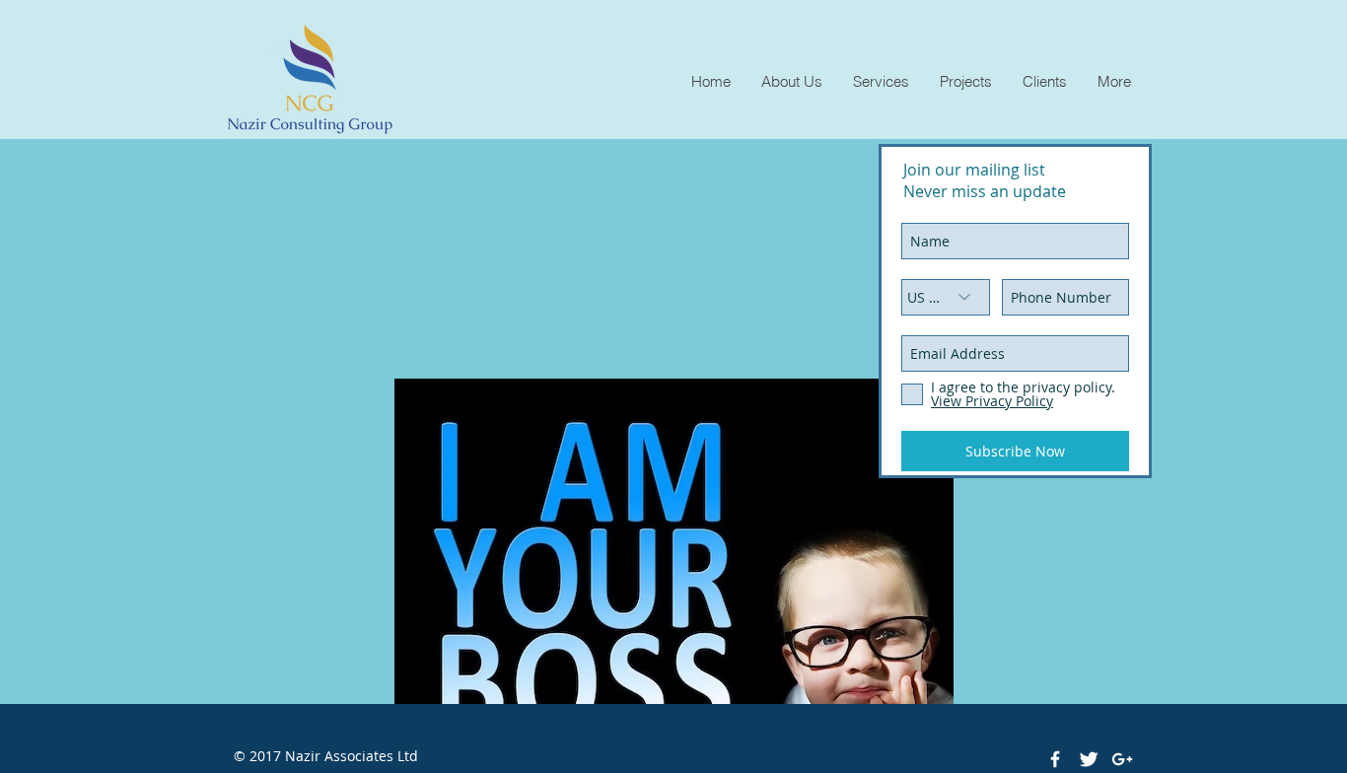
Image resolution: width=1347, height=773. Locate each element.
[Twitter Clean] (1088, 759)
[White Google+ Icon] (1122, 759)
